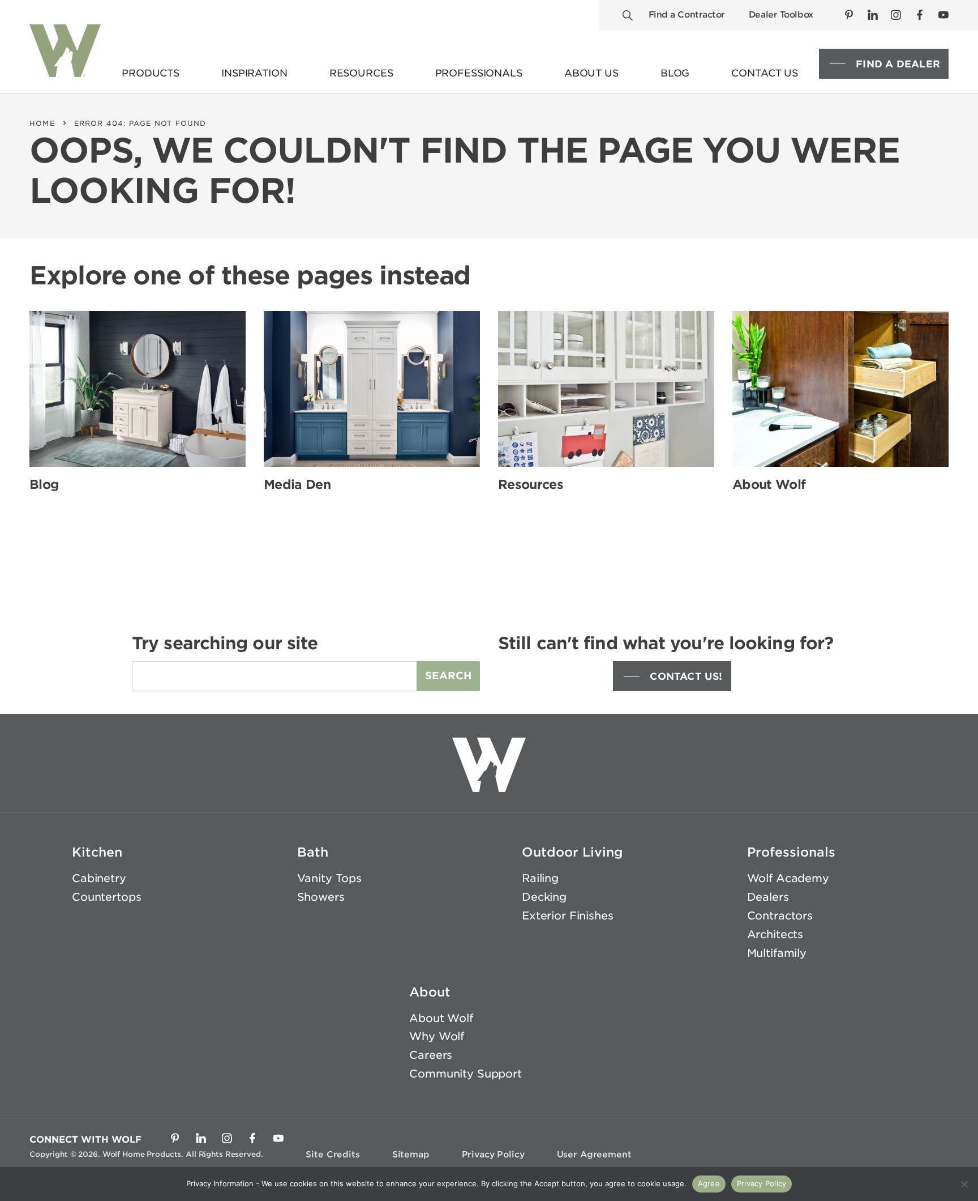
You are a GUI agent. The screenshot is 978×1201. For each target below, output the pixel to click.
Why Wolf (436, 1036)
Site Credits (332, 1154)
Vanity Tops (329, 878)
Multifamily (777, 953)
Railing (540, 878)
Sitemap (411, 1154)
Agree (709, 1183)
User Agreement (594, 1154)
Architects (775, 934)
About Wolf (441, 1018)
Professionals (791, 852)
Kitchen (97, 852)
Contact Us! (686, 676)
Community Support (465, 1073)
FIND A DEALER (898, 64)
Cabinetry (99, 878)
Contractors (780, 915)
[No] (964, 1184)
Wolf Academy (788, 878)
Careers (430, 1055)
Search (448, 676)
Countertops (106, 897)
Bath (312, 852)
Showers (321, 897)
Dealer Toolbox (781, 15)
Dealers (768, 897)
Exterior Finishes (568, 915)
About (430, 992)
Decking (544, 897)
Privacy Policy (493, 1154)
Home (42, 123)
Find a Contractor (687, 15)
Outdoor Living (572, 852)
